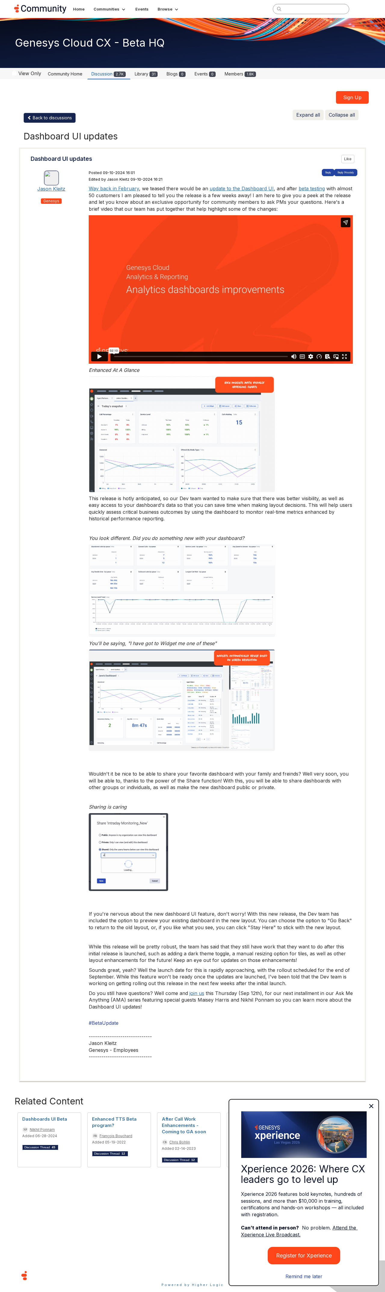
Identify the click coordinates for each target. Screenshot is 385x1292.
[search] (279, 9)
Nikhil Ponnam (42, 1129)
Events (204, 73)
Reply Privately (345, 172)
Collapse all (342, 115)
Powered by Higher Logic (193, 1285)
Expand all (308, 115)
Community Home (65, 73)
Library (145, 73)
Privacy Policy (212, 1275)
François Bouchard (116, 1136)
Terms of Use (171, 1275)
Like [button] (348, 159)
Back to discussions (52, 117)
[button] (110, 9)
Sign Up (352, 97)
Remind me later (303, 1276)
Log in (363, 8)
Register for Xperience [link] (304, 1255)
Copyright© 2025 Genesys (65, 1275)
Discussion (107, 73)
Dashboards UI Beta (44, 1119)
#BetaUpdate (104, 1023)
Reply (328, 172)
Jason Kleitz (51, 189)
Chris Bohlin (179, 1142)
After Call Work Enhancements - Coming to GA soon (184, 1125)
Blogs (175, 73)
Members (239, 73)
